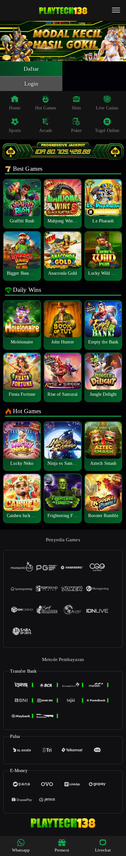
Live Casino (107, 108)
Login (31, 83)
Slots (76, 108)
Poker (76, 130)
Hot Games (45, 108)
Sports (15, 130)
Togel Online (107, 130)
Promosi (62, 850)
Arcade (45, 130)
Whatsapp (21, 850)
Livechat (103, 850)
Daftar (31, 69)
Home (14, 108)
